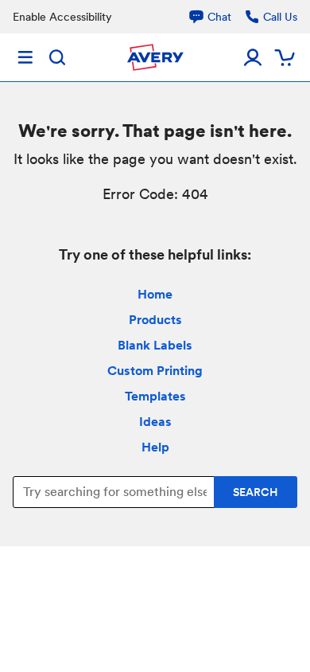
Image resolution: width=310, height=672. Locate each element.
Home (155, 294)
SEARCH (255, 492)
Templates (155, 396)
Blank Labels (155, 345)
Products (155, 319)
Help (155, 447)
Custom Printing (155, 370)
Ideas (155, 421)
